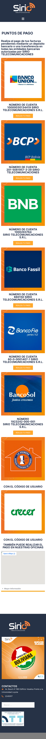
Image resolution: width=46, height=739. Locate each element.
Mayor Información (12, 588)
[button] (23, 589)
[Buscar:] (18, 705)
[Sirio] (23, 8)
